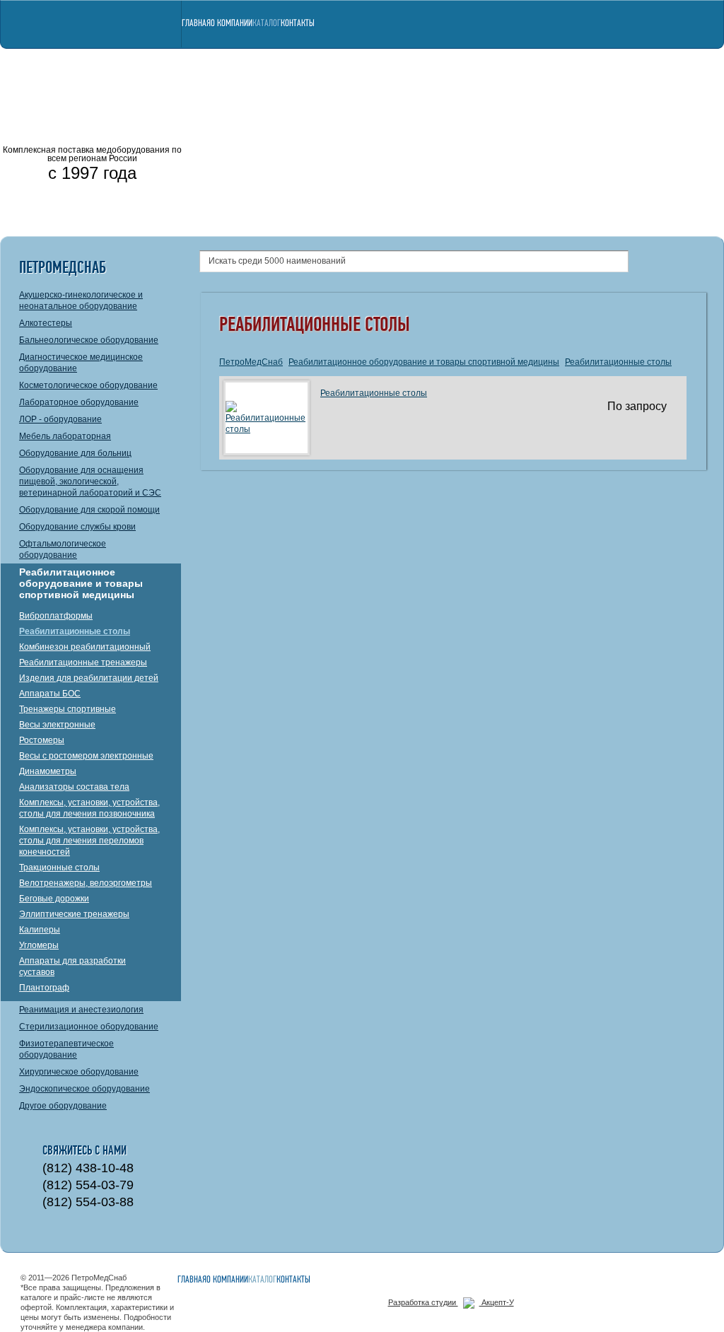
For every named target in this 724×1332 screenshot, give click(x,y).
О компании (231, 23)
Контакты (298, 23)
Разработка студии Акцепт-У (451, 1302)
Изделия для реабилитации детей (88, 678)
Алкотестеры (45, 323)
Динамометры (47, 771)
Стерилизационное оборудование (88, 1027)
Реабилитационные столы (74, 631)
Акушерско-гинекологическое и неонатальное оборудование (81, 300)
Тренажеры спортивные (67, 709)
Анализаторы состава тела (74, 787)
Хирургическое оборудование (79, 1072)
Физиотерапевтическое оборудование (66, 1049)
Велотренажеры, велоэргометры (85, 883)
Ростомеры (41, 740)
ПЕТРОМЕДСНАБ (92, 71)
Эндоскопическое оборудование (84, 1089)
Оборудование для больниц (75, 453)
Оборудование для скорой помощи (89, 510)
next (696, 141)
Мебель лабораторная (65, 436)
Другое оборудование (63, 1106)
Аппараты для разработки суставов (72, 966)
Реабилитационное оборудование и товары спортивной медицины (81, 583)
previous (205, 141)
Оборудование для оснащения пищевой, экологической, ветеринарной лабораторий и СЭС (90, 481)
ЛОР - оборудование (60, 419)
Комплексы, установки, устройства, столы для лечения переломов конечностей (89, 840)
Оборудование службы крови (77, 527)
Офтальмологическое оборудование (62, 549)
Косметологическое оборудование (88, 385)
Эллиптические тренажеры (74, 914)
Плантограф (44, 988)
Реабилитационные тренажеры (83, 662)
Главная (196, 23)
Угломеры (39, 945)
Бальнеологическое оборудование (88, 340)
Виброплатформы (56, 616)
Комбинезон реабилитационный (85, 647)
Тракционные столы (59, 867)
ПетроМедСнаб (251, 362)
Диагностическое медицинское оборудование (81, 362)
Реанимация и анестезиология (81, 1010)
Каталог (266, 23)
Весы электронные (57, 725)
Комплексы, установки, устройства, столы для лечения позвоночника (89, 808)
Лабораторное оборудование (79, 402)
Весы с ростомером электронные (86, 756)
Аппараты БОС (50, 694)
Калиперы (39, 930)
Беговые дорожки (54, 899)
